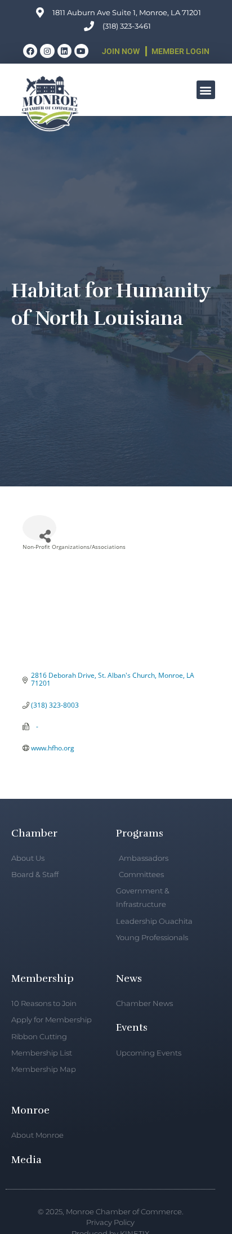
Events (132, 1027)
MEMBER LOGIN (180, 51)
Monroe (30, 1110)
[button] (206, 90)
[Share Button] (39, 527)
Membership (42, 978)
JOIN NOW (121, 51)
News (129, 978)
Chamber (34, 833)
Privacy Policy (110, 1222)
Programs (139, 833)
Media (26, 1159)
